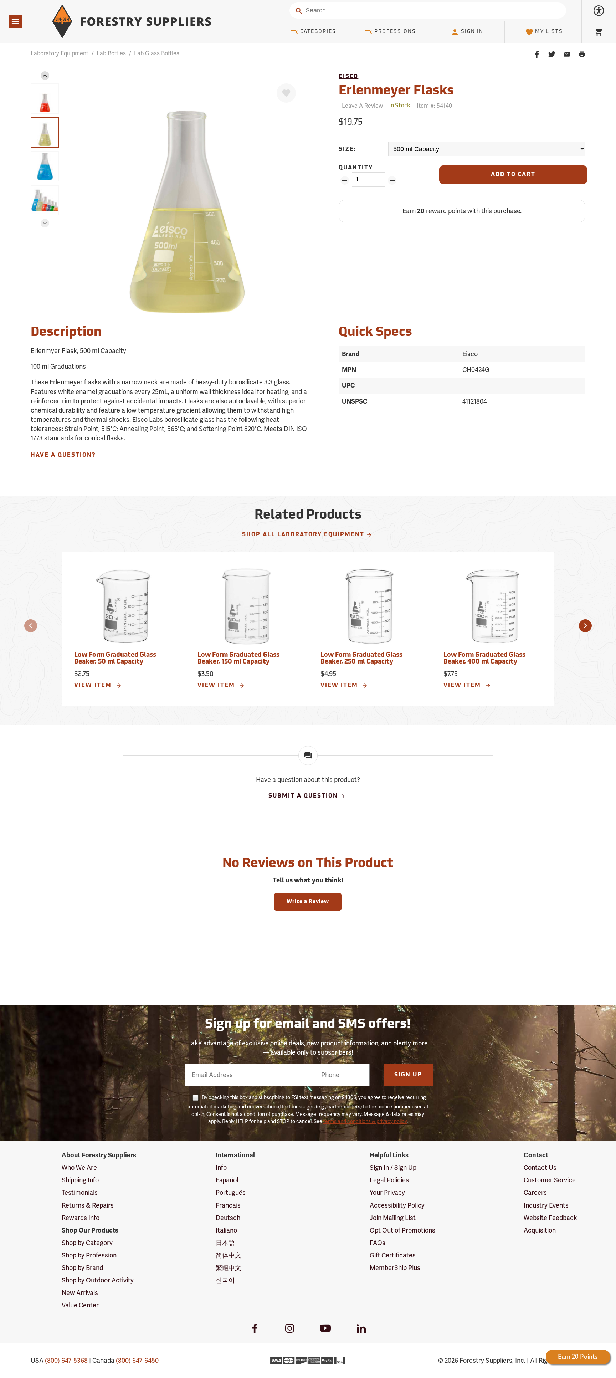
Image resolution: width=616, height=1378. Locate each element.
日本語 (225, 1243)
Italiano (226, 1230)
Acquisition (540, 1230)
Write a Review (308, 902)
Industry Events (546, 1205)
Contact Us (540, 1167)
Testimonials (80, 1192)
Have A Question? (63, 455)
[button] (45, 75)
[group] (45, 98)
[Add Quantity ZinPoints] (392, 180)
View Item (94, 685)
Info (221, 1167)
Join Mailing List (393, 1218)
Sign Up (408, 1075)
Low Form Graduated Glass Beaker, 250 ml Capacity (361, 659)
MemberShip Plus (395, 1268)
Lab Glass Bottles (156, 53)
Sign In (472, 32)
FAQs (377, 1243)
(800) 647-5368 (66, 1360)
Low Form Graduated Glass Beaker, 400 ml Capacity (484, 659)
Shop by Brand (82, 1268)
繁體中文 (228, 1268)
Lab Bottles (111, 53)
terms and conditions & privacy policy (365, 1121)
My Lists (549, 32)
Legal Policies (389, 1180)
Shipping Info (80, 1180)
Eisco (348, 77)
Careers (535, 1192)
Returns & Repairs (88, 1205)
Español (227, 1180)
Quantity (356, 168)
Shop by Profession (89, 1255)
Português (231, 1192)
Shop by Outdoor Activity (98, 1280)
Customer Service (550, 1180)
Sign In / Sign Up (393, 1167)
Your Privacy (387, 1192)
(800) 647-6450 (137, 1360)
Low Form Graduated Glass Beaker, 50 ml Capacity (115, 659)
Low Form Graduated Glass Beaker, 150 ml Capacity (238, 659)
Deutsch (228, 1218)
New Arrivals (80, 1293)
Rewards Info (80, 1218)
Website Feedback (550, 1218)
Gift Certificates (393, 1255)
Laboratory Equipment (59, 53)
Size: (347, 149)
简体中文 (228, 1255)
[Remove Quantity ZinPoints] (344, 180)
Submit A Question (303, 796)
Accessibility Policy (397, 1205)
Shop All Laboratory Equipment (303, 535)
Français (228, 1205)
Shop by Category (87, 1243)
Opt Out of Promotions (402, 1230)
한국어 (225, 1280)
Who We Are (79, 1167)
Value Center (80, 1305)
